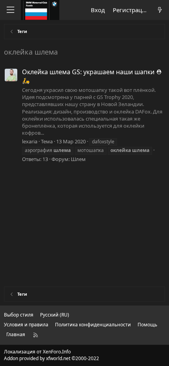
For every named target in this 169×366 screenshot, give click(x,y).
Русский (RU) (54, 314)
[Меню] (10, 10)
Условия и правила (26, 324)
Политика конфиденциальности (93, 324)
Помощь (147, 324)
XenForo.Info (57, 351)
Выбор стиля (18, 314)
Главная (15, 334)
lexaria (29, 141)
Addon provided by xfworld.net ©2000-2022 (51, 358)
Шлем (78, 159)
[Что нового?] (159, 10)
